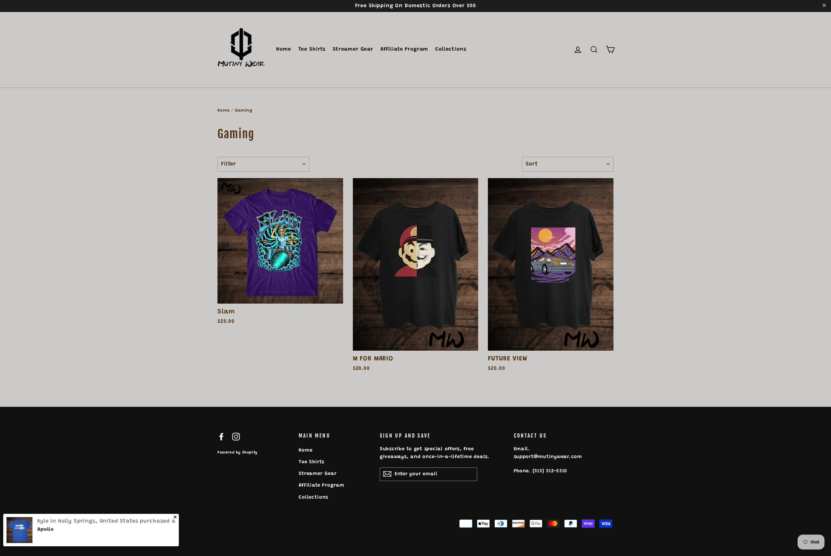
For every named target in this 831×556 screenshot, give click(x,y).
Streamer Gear (353, 49)
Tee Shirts (312, 49)
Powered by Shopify (237, 452)
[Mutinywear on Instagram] (236, 437)
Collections (450, 49)
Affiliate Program (404, 49)
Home (283, 49)
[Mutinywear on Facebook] (221, 437)
